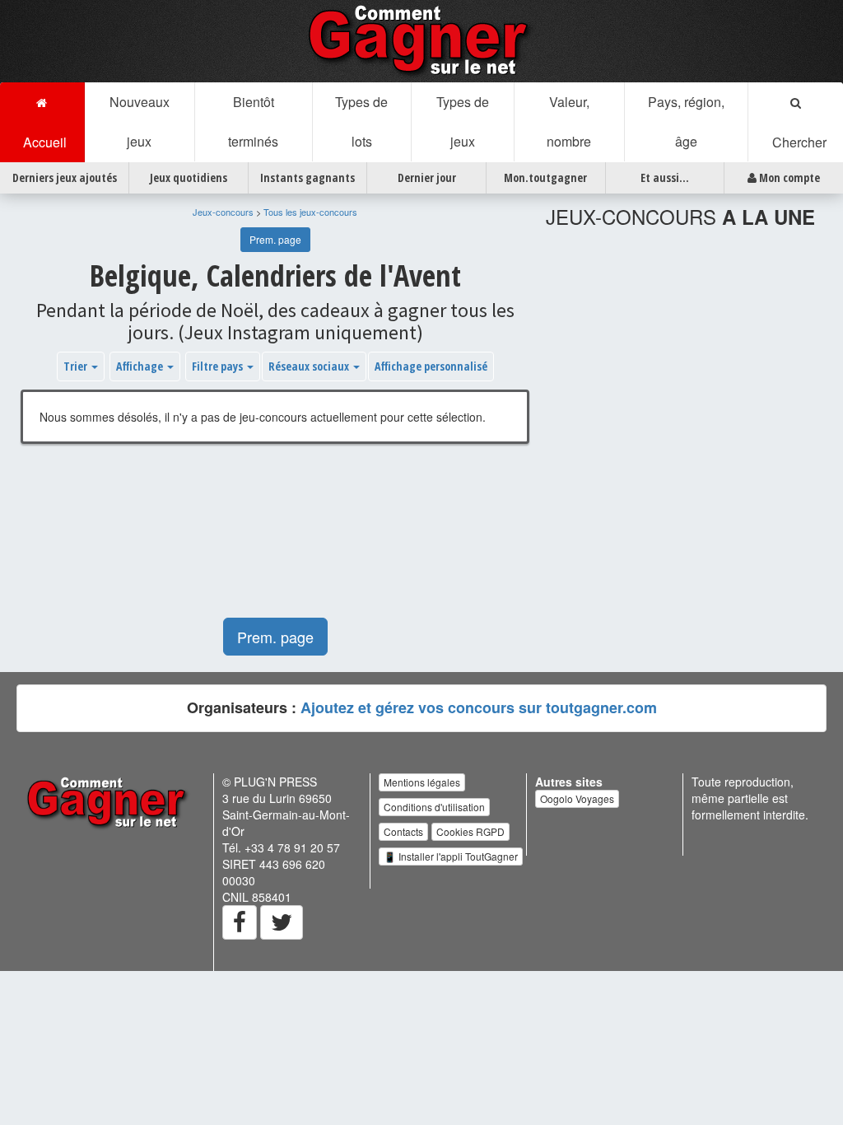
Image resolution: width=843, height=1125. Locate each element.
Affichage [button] (140, 366)
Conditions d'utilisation (434, 807)
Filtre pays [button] (218, 366)
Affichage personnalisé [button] (431, 366)
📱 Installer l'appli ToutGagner (451, 856)
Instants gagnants (307, 177)
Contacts (403, 831)
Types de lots (361, 121)
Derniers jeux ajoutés (64, 177)
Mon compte (788, 177)
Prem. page (275, 239)
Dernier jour (427, 177)
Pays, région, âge (686, 121)
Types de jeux (462, 121)
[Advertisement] (275, 539)
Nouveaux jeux (139, 121)
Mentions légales (422, 782)
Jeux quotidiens (188, 177)
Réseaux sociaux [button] (310, 366)
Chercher (796, 142)
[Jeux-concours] (421, 39)
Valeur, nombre (569, 121)
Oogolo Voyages (577, 798)
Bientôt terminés (253, 121)
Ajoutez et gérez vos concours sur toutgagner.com (478, 707)
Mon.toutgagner (545, 177)
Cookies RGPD (470, 831)
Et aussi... (664, 177)
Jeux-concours (223, 211)
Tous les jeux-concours (310, 211)
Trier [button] (76, 366)
